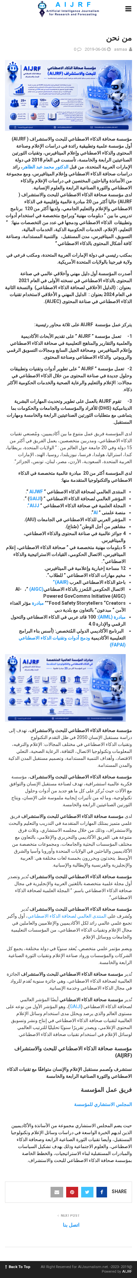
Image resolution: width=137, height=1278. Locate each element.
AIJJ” (33, 505)
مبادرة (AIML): (111, 617)
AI (95, 512)
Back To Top (19, 1267)
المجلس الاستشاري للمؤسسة (103, 1104)
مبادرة (37, 603)
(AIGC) (36, 589)
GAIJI (35, 498)
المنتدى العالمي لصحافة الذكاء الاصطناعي (67, 916)
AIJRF (127, 1271)
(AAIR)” (61, 582)
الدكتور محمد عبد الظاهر (46, 166)
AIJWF (36, 491)
